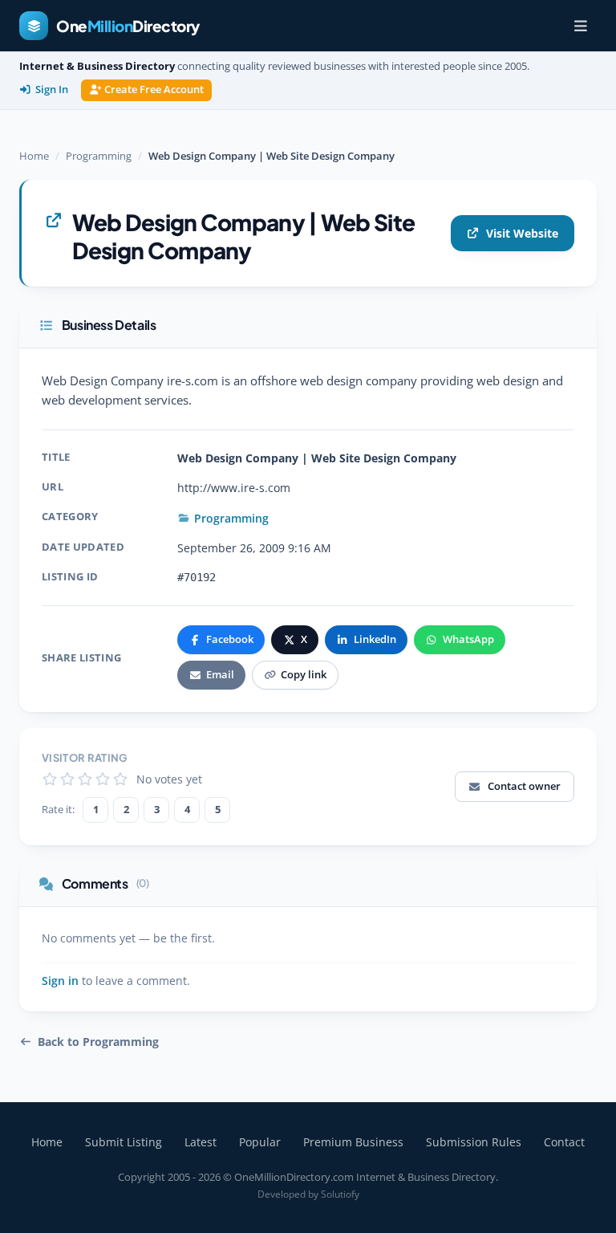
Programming (99, 156)
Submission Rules (473, 1142)
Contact (564, 1142)
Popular (260, 1142)
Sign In (51, 89)
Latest (200, 1142)
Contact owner (524, 786)
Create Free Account (154, 89)
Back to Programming (98, 1042)
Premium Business (353, 1142)
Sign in (60, 981)
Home (34, 156)
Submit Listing (123, 1142)
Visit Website (522, 233)
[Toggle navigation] (581, 26)
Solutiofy (340, 1194)
